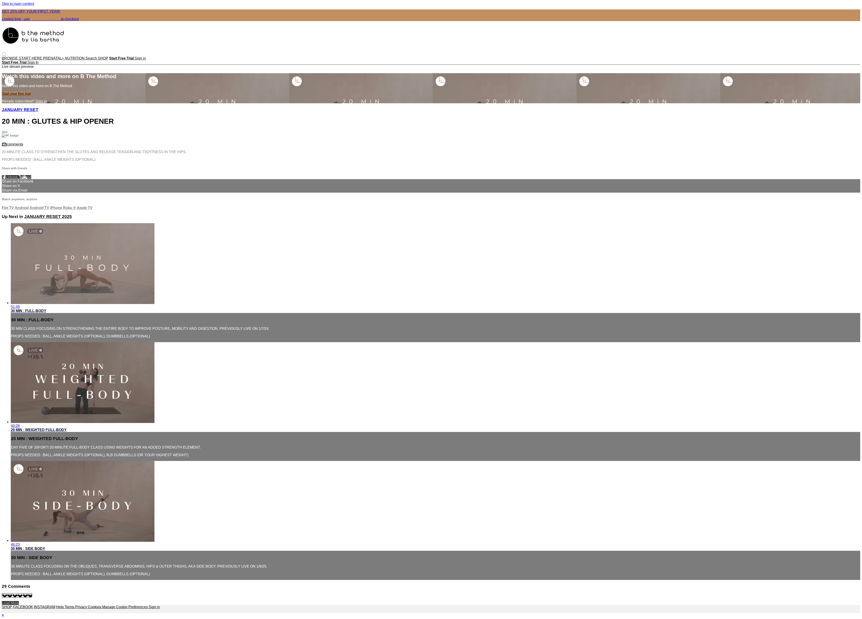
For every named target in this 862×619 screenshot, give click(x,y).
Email (26, 177)
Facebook (10, 177)
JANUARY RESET (20, 109)
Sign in (140, 58)
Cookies (95, 607)
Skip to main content (18, 4)
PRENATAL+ (54, 58)
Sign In (33, 62)
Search (92, 58)
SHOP (103, 58)
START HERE (31, 58)
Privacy (81, 607)
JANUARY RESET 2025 (48, 216)
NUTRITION (75, 58)
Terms (70, 607)
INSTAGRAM (44, 607)
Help (60, 607)
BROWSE (10, 58)
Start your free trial (16, 93)
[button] (4, 54)
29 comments (12, 144)
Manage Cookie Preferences (125, 607)
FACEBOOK (23, 607)
